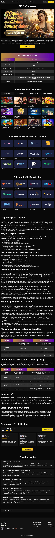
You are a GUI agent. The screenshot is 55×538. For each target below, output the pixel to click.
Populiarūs (6, 93)
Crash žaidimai (33, 93)
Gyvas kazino (20, 93)
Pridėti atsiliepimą (47, 429)
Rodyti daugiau (27, 449)
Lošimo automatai (47, 93)
